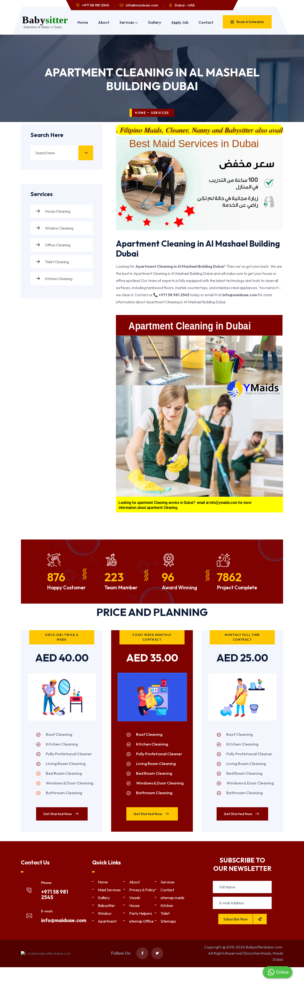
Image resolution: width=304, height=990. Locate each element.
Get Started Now (57, 814)
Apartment (107, 921)
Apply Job (179, 22)
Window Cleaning (58, 228)
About (103, 22)
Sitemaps (168, 921)
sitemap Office (141, 921)
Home (82, 22)
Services (126, 22)
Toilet (165, 913)
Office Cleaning (57, 245)
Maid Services (109, 889)
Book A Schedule (250, 21)
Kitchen (167, 905)
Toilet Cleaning (56, 261)
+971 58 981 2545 (95, 5)
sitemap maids (172, 897)
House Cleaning (57, 211)
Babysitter (106, 905)
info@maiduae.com (142, 5)
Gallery (154, 22)
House (134, 905)
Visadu (134, 897)
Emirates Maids (257, 953)
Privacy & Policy (142, 889)
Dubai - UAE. (185, 5)
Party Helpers (140, 913)
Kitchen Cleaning (58, 278)
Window (104, 913)
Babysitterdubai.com (264, 947)
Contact (206, 22)
